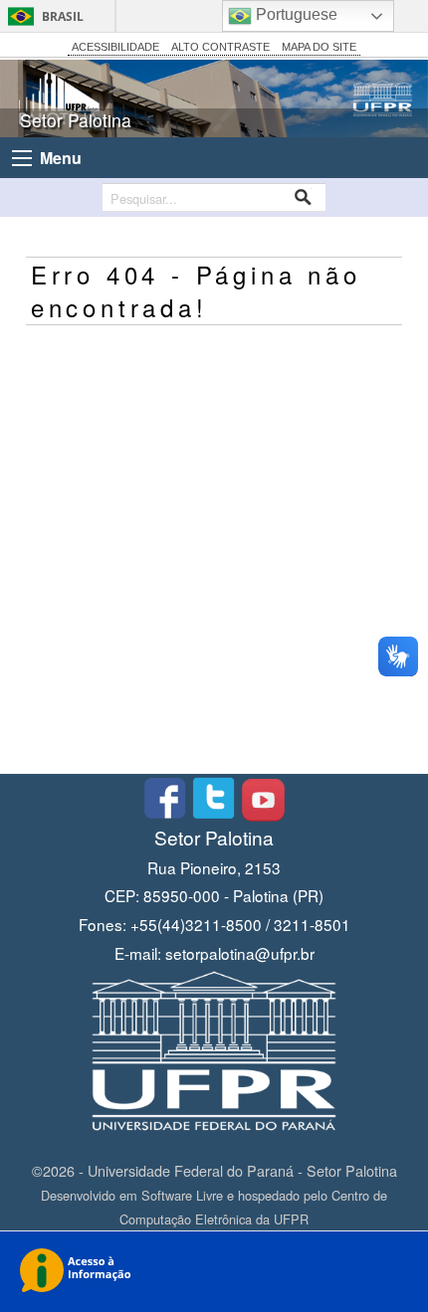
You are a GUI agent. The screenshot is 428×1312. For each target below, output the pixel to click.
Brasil (63, 16)
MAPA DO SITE (319, 47)
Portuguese (294, 14)
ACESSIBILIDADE (115, 47)
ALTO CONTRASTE (220, 47)
